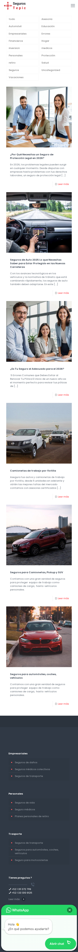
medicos (46, 48)
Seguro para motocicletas (31, 860)
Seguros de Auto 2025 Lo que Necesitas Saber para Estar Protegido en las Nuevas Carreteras (37, 263)
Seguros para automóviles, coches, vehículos (37, 851)
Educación (48, 26)
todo (12, 19)
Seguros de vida (25, 802)
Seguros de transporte (29, 776)
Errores (45, 33)
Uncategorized (50, 70)
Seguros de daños (26, 762)
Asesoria (46, 19)
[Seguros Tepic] (15, 5)
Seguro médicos (25, 809)
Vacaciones (16, 77)
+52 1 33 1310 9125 (22, 893)
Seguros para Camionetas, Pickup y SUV (36, 572)
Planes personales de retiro (32, 816)
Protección (48, 55)
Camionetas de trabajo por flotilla (33, 470)
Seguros (14, 70)
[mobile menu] (73, 5)
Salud (45, 62)
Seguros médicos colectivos (32, 769)
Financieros (16, 41)
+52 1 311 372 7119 (21, 889)
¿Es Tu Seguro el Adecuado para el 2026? (37, 369)
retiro (12, 62)
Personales (16, 55)
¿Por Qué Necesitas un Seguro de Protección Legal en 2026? (31, 156)
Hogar (45, 41)
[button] (69, 910)
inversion (14, 48)
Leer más (63, 184)
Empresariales (18, 33)
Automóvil (15, 26)
